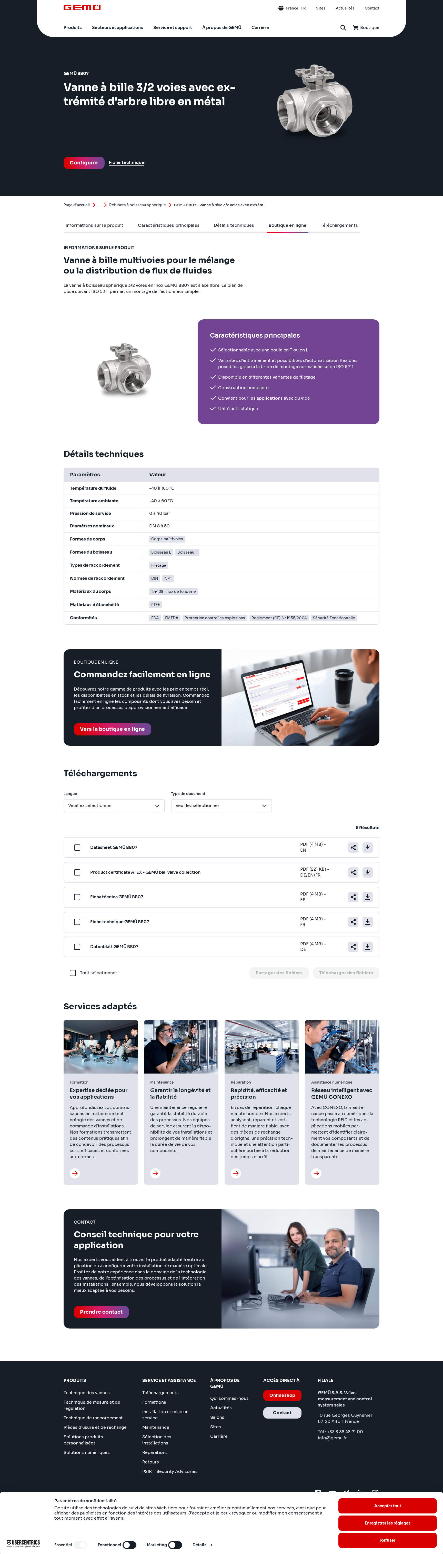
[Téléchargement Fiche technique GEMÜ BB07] (368, 922)
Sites (215, 1427)
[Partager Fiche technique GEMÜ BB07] (353, 922)
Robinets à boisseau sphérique (137, 205)
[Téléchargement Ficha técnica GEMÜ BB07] (368, 897)
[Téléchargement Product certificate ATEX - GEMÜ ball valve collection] (368, 872)
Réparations (155, 1452)
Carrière (219, 1436)
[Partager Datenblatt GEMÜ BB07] (353, 947)
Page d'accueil (77, 205)
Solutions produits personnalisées (83, 1440)
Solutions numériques (87, 1452)
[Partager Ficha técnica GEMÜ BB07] (353, 897)
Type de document (188, 793)
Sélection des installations (156, 1440)
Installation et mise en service (165, 1415)
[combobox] (114, 805)
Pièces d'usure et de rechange (95, 1427)
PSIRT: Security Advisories (170, 1471)
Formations (154, 1402)
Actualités (221, 1408)
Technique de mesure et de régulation (92, 1405)
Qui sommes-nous (229, 1398)
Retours (150, 1462)
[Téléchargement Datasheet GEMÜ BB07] (368, 847)
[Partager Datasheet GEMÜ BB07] (353, 847)
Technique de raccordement (93, 1418)
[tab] (95, 225)
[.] (75, 1173)
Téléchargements (160, 1392)
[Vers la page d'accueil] (82, 7)
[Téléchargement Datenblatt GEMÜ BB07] (368, 947)
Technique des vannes (87, 1392)
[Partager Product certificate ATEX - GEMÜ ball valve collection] (353, 872)
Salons (217, 1417)
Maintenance (155, 1427)
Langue (70, 793)
